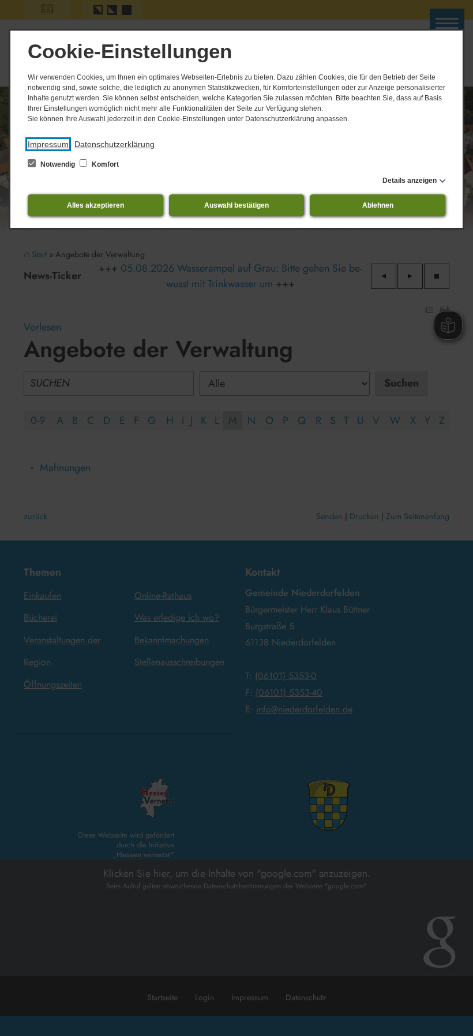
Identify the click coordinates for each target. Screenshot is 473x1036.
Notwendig (58, 164)
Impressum (48, 144)
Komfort (104, 164)
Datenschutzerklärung (114, 144)
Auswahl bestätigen (236, 205)
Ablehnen (377, 205)
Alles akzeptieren (95, 205)
